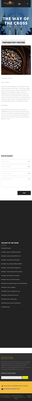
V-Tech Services (6, 397)
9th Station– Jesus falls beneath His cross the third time (14, 283)
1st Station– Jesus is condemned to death (11, 252)
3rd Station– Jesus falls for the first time (10, 260)
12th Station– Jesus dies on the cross (9, 295)
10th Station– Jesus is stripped (8, 287)
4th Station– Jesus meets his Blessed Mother (11, 263)
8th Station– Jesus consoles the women (10, 279)
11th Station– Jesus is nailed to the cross (10, 291)
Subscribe (25, 377)
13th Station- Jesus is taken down (9, 299)
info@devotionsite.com (12, 388)
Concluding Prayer (5, 307)
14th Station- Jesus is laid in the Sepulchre (11, 303)
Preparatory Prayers (6, 248)
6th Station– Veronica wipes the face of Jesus (11, 271)
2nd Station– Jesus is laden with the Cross (11, 256)
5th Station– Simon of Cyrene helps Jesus (11, 267)
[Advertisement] (16, 138)
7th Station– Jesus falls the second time (10, 275)
